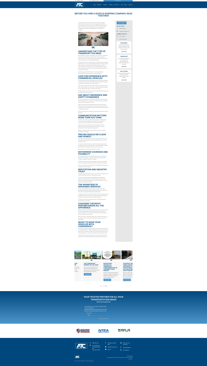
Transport (105, 4)
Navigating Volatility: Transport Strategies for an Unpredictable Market (83, 267)
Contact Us (130, 4)
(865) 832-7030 (95, 343)
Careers (109, 349)
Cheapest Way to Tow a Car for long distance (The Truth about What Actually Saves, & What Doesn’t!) (103, 267)
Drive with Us (116, 4)
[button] (73, 267)
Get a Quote (118, 0)
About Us (125, 4)
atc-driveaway (122, 36)
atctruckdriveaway (123, 39)
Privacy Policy (130, 356)
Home (95, 4)
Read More (80, 280)
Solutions (111, 4)
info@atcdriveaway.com (95, 0)
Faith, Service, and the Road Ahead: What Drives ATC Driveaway (122, 266)
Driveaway (99, 4)
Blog (122, 4)
